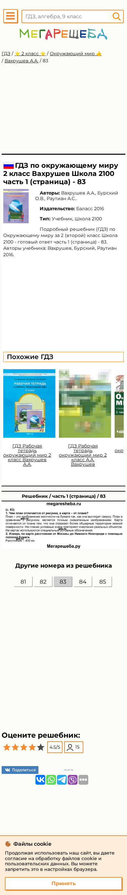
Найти (116, 16)
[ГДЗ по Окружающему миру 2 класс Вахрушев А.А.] (16, 206)
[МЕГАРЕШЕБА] (63, 34)
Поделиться (24, 769)
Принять (63, 883)
